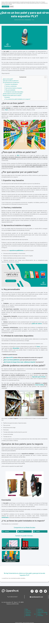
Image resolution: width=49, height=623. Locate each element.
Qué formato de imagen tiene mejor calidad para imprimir (19, 362)
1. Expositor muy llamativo (11, 84)
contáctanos (5, 517)
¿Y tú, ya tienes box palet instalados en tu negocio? (17, 99)
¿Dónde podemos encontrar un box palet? (12, 93)
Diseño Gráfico (21, 19)
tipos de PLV (9, 357)
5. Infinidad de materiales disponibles (13, 92)
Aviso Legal (40, 610)
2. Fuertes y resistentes (10, 86)
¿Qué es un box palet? (8, 79)
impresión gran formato (39, 376)
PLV (18, 155)
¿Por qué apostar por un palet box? (11, 82)
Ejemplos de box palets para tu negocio (12, 95)
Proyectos (28, 612)
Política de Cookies (42, 612)
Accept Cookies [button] (5, 6)
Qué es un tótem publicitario (11, 359)
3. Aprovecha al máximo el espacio (13, 88)
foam (6, 109)
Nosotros (28, 610)
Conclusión (7, 97)
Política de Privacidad (42, 614)
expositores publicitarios (16, 250)
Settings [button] (11, 6)
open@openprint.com (37, 597)
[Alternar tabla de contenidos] (44, 77)
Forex (38, 346)
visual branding (39, 384)
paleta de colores (37, 323)
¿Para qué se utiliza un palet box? (10, 80)
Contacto (39, 609)
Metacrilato (16, 348)
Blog (27, 609)
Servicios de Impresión (31, 614)
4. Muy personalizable (9, 90)
